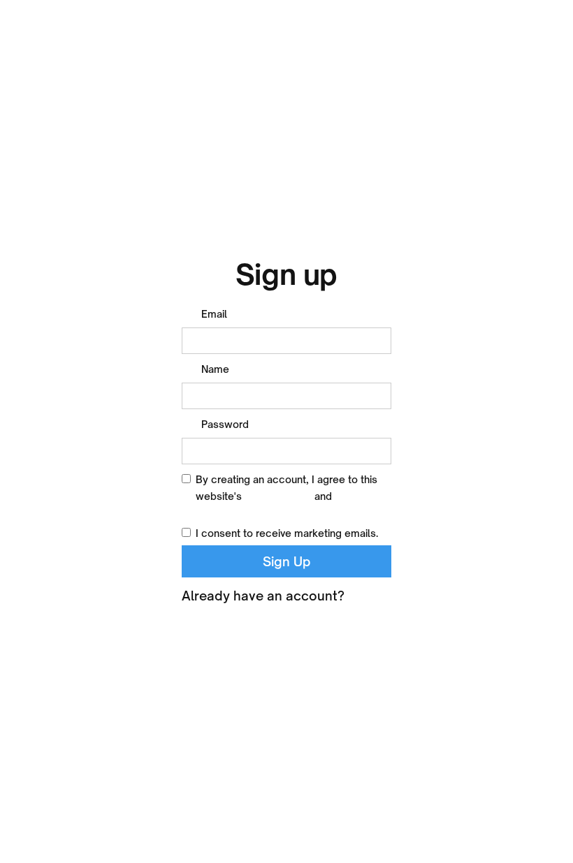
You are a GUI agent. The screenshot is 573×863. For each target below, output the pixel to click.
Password (225, 424)
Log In (372, 595)
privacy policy (278, 496)
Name (215, 369)
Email (214, 314)
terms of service (235, 513)
